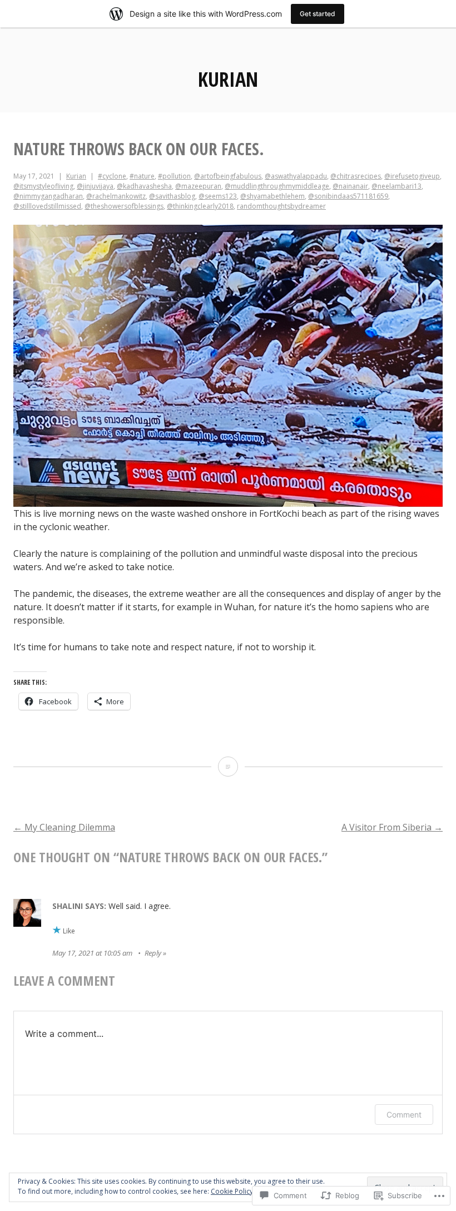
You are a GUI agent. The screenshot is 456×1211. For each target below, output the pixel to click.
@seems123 (218, 196)
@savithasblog (172, 196)
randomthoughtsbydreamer (281, 206)
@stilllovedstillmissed (47, 206)
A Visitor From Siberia (392, 827)
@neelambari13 (396, 186)
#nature (142, 176)
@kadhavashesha (144, 186)
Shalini (67, 906)
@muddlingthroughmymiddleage (277, 186)
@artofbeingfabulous (227, 176)
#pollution (174, 176)
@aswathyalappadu (296, 176)
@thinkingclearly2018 (200, 206)
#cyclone (112, 176)
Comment (404, 1114)
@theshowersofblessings (124, 206)
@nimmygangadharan (48, 196)
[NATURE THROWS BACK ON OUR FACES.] (228, 767)
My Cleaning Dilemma (64, 827)
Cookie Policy (232, 1191)
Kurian (228, 79)
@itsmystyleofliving (43, 186)
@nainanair (350, 186)
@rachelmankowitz (116, 196)
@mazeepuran (198, 186)
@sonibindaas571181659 (348, 196)
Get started (317, 13)
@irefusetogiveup (412, 176)
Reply (153, 953)
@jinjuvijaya (95, 186)
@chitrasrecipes (355, 176)
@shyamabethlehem (272, 196)
